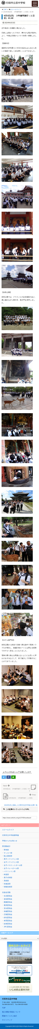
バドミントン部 (9, 871)
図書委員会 (8, 902)
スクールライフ (16, 9)
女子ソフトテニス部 (11, 862)
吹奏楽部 (7, 884)
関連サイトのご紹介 (9, 1016)
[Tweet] (4, 777)
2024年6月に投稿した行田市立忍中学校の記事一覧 (20, 805)
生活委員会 (8, 896)
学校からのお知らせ (9, 841)
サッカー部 (8, 853)
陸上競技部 (8, 856)
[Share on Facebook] (8, 777)
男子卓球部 (8, 877)
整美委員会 (8, 905)
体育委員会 (8, 920)
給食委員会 (8, 924)
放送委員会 (8, 899)
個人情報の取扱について (11, 1012)
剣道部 (6, 874)
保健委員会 (8, 911)
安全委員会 (8, 908)
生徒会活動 (6, 892)
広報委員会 (8, 914)
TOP (5, 9)
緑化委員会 (8, 917)
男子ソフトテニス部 (11, 859)
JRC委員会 (8, 927)
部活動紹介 (6, 846)
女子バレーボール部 (11, 868)
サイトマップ (7, 1020)
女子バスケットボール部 (13, 865)
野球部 (6, 850)
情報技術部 (8, 887)
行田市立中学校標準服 (10, 835)
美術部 (6, 881)
